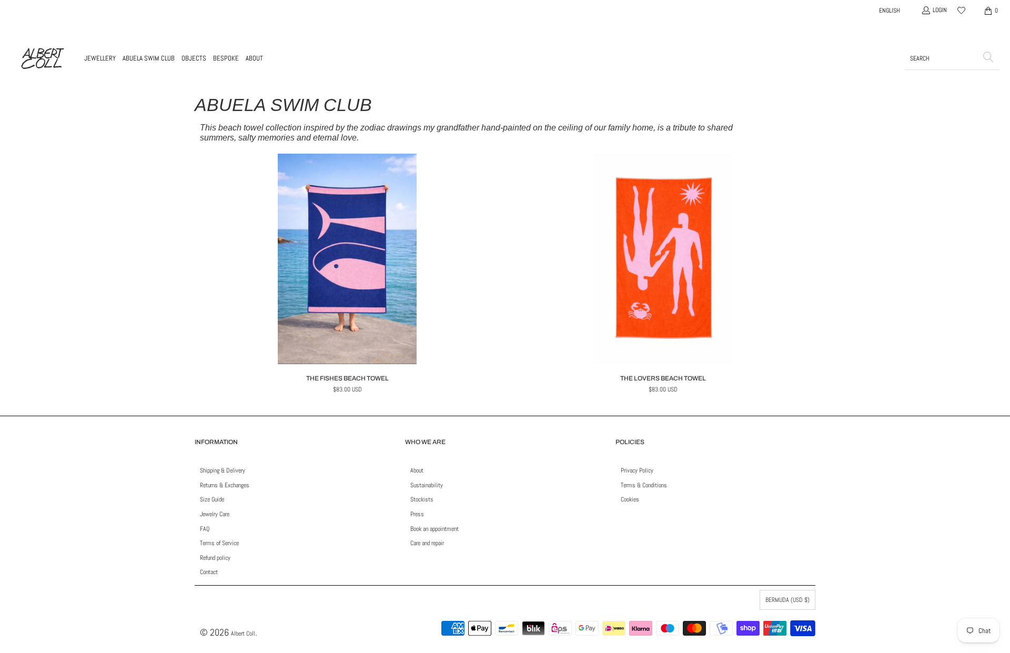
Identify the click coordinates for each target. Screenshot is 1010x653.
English (889, 10)
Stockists (421, 499)
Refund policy (215, 558)
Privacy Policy (637, 470)
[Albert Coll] (42, 58)
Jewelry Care (214, 514)
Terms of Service (219, 543)
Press (417, 514)
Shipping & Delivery (222, 470)
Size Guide (212, 499)
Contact (209, 572)
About (416, 470)
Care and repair (427, 543)
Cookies (630, 499)
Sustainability (426, 485)
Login (940, 10)
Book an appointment (434, 529)
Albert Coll (243, 633)
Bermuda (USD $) (787, 600)
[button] (100, 58)
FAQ (204, 529)
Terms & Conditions (644, 485)
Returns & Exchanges (224, 485)
